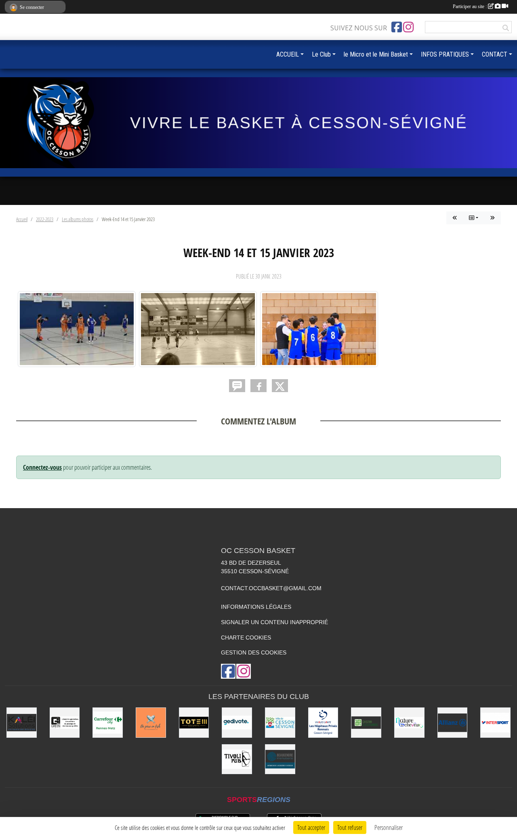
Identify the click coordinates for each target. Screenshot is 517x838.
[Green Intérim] (65, 722)
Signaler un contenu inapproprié (274, 622)
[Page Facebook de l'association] (396, 27)
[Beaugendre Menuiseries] (280, 759)
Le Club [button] (321, 54)
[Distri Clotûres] (366, 722)
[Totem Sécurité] (194, 722)
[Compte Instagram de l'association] (408, 27)
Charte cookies (246, 637)
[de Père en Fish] (151, 722)
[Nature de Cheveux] (409, 722)
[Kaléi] (21, 722)
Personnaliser (388, 827)
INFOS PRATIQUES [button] (445, 54)
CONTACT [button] (494, 54)
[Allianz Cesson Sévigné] (452, 722)
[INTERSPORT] (495, 722)
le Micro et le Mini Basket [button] (376, 54)
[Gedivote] (237, 722)
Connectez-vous (42, 467)
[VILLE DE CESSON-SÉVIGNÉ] (280, 722)
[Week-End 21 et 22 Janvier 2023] (454, 217)
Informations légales (256, 607)
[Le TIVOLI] (237, 759)
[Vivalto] (323, 722)
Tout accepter (311, 827)
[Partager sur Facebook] (258, 385)
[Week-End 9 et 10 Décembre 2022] (492, 217)
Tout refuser (349, 827)
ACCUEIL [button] (287, 54)
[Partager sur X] (280, 385)
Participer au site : (470, 6)
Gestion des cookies (253, 652)
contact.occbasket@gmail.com (271, 588)
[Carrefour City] (107, 722)
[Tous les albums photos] (473, 217)
